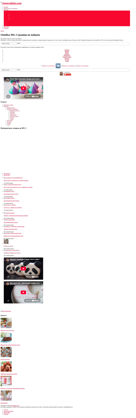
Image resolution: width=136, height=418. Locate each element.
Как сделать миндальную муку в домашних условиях (18, 187)
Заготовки (9, 120)
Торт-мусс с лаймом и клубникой (13, 207)
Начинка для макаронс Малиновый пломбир (16, 215)
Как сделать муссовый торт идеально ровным (16, 180)
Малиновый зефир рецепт (11, 222)
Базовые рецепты (14, 110)
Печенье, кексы (14, 17)
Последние (7, 175)
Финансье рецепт (8, 246)
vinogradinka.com (14, 405)
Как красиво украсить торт (11, 194)
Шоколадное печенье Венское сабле (13, 236)
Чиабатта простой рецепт (10, 229)
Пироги (12, 18)
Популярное (7, 173)
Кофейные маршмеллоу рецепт (12, 253)
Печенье (67, 54)
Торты (11, 19)
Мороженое (13, 15)
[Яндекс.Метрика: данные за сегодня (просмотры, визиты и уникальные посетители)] (6, 311)
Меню (2, 31)
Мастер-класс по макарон (10, 8)
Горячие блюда (11, 21)
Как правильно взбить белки (11, 200)
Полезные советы (11, 11)
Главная (6, 7)
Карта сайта (7, 412)
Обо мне (6, 28)
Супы (8, 25)
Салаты (9, 24)
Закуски (9, 22)
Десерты (12, 14)
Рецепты (6, 9)
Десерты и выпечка (12, 12)
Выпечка (12, 112)
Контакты (6, 27)
